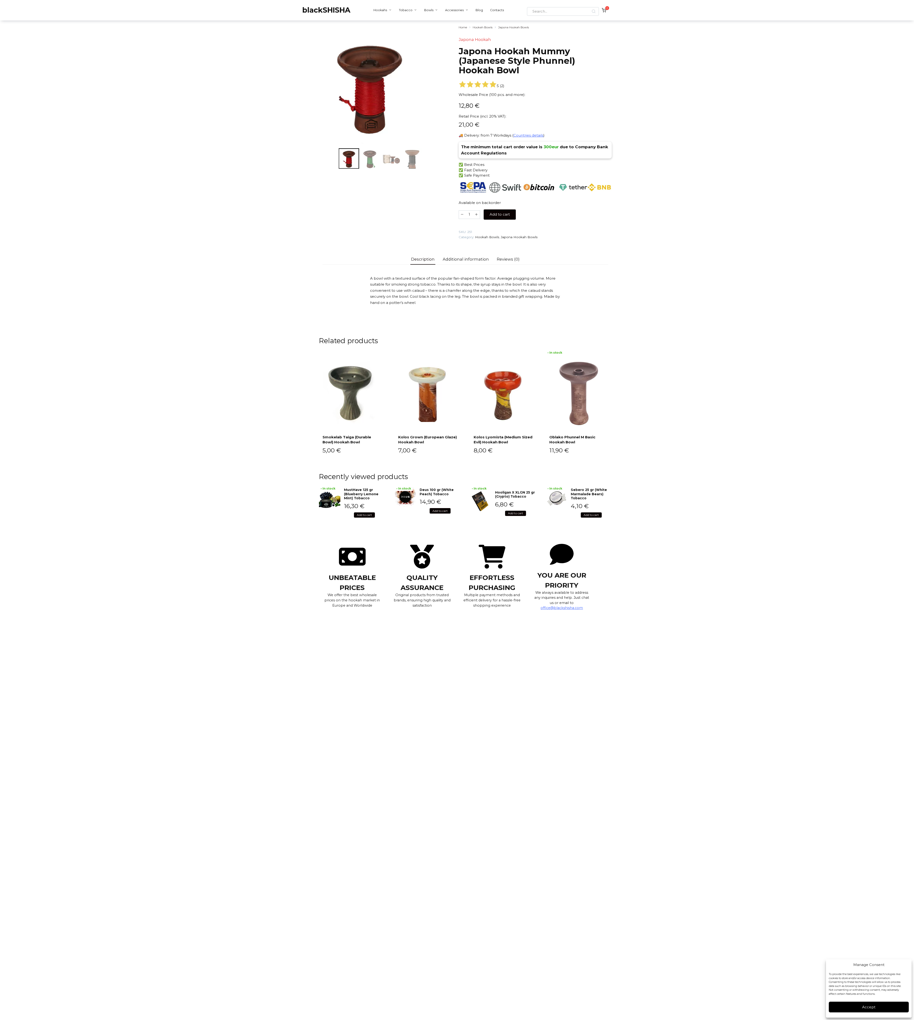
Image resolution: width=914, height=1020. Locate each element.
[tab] (423, 259)
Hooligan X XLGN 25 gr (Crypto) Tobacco (515, 494)
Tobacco (405, 10)
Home (463, 27)
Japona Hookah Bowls (513, 27)
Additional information (466, 259)
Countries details (528, 135)
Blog (479, 10)
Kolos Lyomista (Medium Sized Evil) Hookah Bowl (503, 439)
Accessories (454, 10)
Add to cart (500, 214)
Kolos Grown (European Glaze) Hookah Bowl (427, 439)
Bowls (428, 10)
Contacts (497, 10)
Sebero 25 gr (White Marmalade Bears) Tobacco (589, 494)
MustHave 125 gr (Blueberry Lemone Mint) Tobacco (361, 494)
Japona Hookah (475, 39)
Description (423, 259)
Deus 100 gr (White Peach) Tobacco (437, 492)
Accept (868, 1007)
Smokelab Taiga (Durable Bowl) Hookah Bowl (347, 439)
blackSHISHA (326, 10)
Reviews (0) (508, 259)
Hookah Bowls (482, 27)
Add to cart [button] (364, 515)
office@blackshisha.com (562, 608)
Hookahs (380, 10)
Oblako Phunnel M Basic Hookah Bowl (572, 439)
